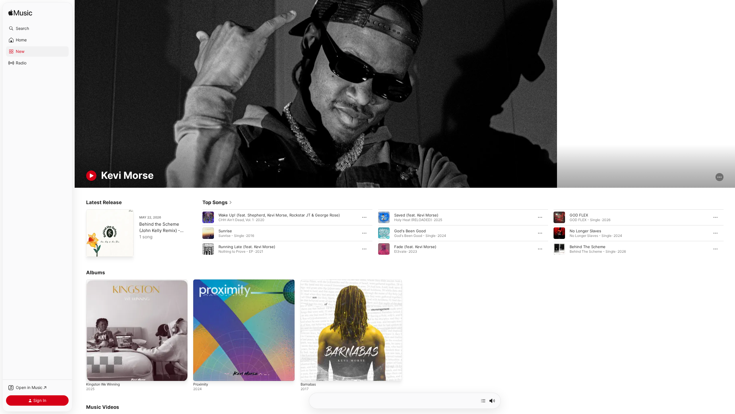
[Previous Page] (197, 233)
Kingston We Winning (105, 281)
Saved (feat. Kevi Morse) (416, 215)
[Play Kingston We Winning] (93, 374)
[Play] (91, 175)
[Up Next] (483, 401)
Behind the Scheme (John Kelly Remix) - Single (159, 230)
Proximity (201, 281)
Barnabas (309, 281)
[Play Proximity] (200, 374)
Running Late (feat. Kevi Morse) (246, 246)
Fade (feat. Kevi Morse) (415, 246)
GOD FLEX (579, 215)
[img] (20, 13)
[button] (37, 28)
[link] (217, 202)
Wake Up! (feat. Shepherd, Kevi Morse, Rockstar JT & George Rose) (279, 215)
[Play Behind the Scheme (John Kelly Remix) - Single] (93, 249)
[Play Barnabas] (307, 374)
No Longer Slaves (585, 231)
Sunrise (225, 231)
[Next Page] (729, 233)
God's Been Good (410, 231)
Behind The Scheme (588, 246)
